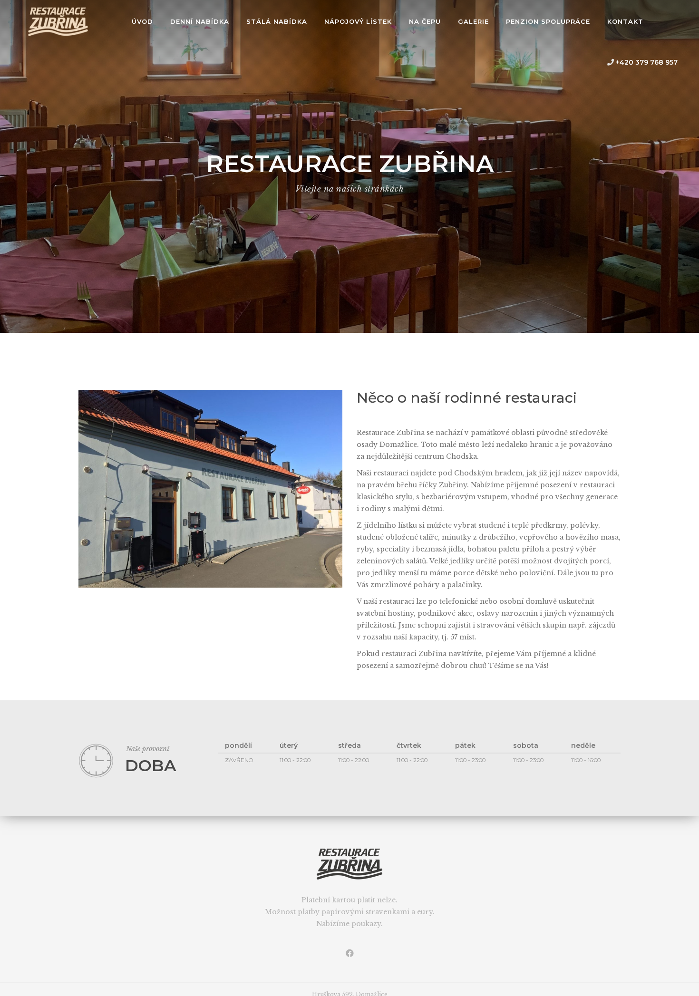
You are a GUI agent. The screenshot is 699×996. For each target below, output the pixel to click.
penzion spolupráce (548, 21)
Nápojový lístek (358, 21)
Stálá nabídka (276, 21)
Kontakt (625, 21)
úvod (142, 21)
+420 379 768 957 (646, 62)
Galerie (473, 21)
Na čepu (425, 21)
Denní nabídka (199, 21)
